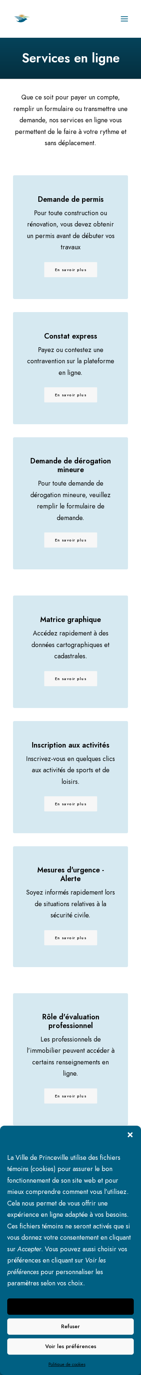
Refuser (70, 1326)
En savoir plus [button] (70, 395)
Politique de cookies (66, 1364)
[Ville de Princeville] (30, 19)
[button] (130, 1134)
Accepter (70, 1306)
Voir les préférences (70, 1346)
